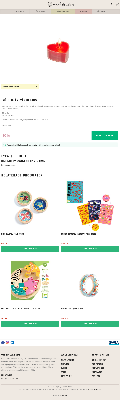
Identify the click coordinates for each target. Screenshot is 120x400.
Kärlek (64, 368)
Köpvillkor (97, 372)
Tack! (63, 372)
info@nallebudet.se (9, 378)
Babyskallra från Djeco (72, 309)
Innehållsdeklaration (11, 87)
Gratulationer (67, 360)
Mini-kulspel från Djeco (12, 234)
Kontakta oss (98, 368)
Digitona (64, 395)
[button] (20, 86)
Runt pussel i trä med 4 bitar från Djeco (20, 309)
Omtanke (65, 364)
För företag (97, 364)
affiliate (96, 376)
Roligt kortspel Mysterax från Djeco (78, 234)
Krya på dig (66, 376)
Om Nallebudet (99, 360)
